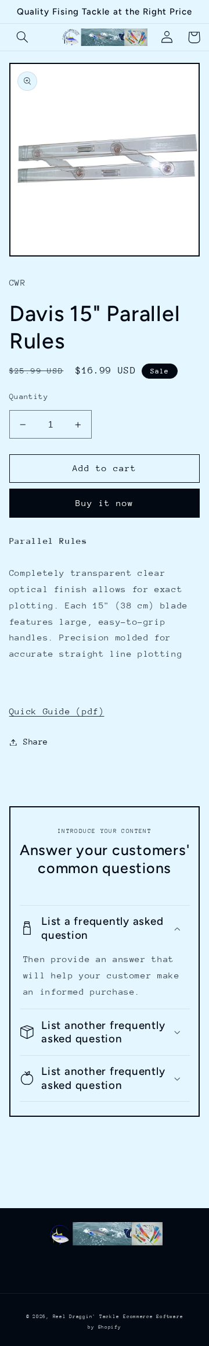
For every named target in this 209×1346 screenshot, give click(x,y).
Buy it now (104, 503)
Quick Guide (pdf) (57, 711)
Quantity (28, 396)
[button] (22, 37)
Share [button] (35, 741)
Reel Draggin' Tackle (86, 1316)
